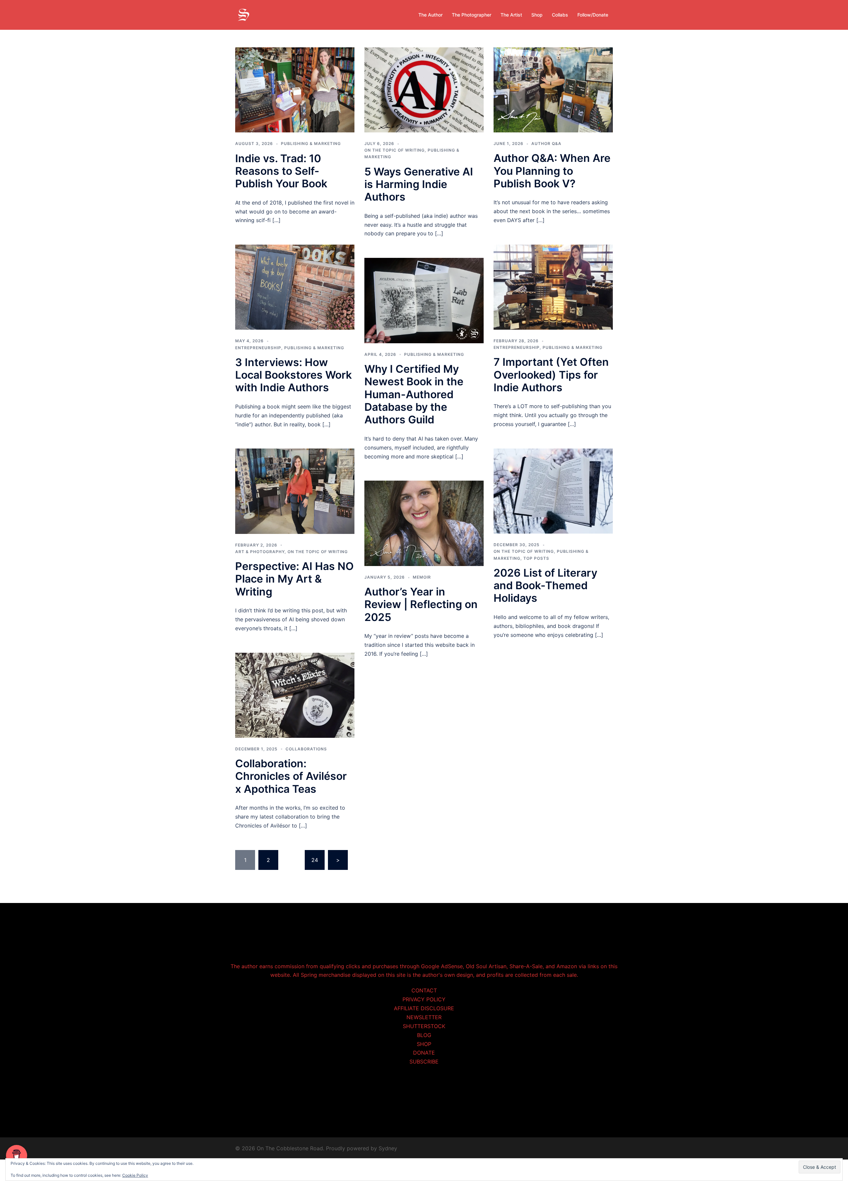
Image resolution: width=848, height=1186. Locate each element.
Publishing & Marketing (311, 143)
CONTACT (424, 990)
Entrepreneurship (258, 347)
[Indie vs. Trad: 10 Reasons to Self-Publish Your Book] (294, 89)
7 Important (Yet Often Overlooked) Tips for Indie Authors (551, 375)
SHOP (424, 1044)
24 (314, 860)
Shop (537, 15)
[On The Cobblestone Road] (243, 14)
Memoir (422, 577)
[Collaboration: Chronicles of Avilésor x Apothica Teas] (294, 694)
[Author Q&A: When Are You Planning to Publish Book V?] (553, 89)
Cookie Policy (135, 1175)
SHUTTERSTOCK (424, 1026)
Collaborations (306, 748)
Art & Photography (260, 551)
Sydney (388, 1148)
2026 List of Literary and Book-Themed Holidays (545, 585)
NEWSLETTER (424, 1017)
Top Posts (536, 558)
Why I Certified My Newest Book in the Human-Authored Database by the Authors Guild (413, 394)
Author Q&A (546, 143)
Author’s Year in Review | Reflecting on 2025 (421, 604)
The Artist (511, 15)
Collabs (560, 15)
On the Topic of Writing (394, 150)
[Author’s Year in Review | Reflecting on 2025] (424, 522)
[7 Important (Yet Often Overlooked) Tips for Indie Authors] (553, 286)
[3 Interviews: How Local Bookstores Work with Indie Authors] (294, 286)
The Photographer (471, 15)
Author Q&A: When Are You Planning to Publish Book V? (552, 171)
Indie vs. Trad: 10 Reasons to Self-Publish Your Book (281, 171)
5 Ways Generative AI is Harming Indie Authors (418, 184)
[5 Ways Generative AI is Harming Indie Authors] (424, 89)
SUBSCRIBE (424, 1061)
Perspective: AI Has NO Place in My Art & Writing (294, 579)
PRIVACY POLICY (424, 999)
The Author (430, 15)
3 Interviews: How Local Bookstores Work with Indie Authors (293, 375)
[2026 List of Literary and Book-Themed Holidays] (553, 490)
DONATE (424, 1052)
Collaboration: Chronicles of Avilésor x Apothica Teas (291, 776)
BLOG (424, 1035)
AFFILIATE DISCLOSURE (424, 1008)
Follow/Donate (592, 15)
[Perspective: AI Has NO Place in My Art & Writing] (294, 490)
